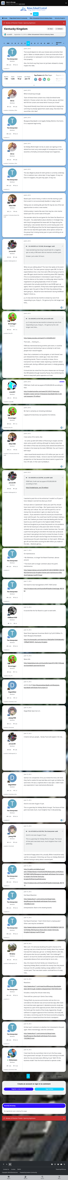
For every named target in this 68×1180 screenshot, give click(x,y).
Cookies (13, 1169)
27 (38, 43)
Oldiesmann (13, 1060)
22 (21, 43)
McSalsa (12, 954)
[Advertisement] (34, 1135)
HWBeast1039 (12, 617)
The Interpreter (12, 59)
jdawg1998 (12, 718)
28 (41, 43)
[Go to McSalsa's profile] (12, 947)
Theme (57, 1169)
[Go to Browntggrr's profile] (12, 317)
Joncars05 (12, 251)
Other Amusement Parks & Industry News (41, 34)
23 (25, 43)
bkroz (12, 101)
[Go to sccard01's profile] (5, 34)
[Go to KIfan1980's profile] (12, 198)
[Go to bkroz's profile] (12, 93)
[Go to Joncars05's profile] (12, 244)
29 (44, 43)
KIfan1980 (12, 206)
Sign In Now (49, 1089)
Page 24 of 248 (58, 43)
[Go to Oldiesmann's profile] (12, 1053)
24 (28, 43)
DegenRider (12, 692)
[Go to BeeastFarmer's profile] (40, 79)
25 (31, 43)
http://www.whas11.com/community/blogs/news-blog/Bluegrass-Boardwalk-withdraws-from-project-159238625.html (40, 901)
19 (11, 43)
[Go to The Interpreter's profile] (12, 52)
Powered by (28, 1172)
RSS (20, 1169)
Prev (8, 43)
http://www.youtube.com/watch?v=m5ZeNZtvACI (39, 338)
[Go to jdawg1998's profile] (12, 711)
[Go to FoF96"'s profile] (48, 79)
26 (34, 43)
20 (15, 43)
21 (18, 43)
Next (48, 43)
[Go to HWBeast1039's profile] (12, 610)
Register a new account (19, 1089)
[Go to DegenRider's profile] (12, 685)
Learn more (3, 3)
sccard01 (9, 34)
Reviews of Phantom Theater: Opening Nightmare (20, 23)
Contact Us (6, 1169)
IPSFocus (63, 1169)
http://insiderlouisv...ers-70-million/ (37, 488)
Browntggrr (12, 324)
